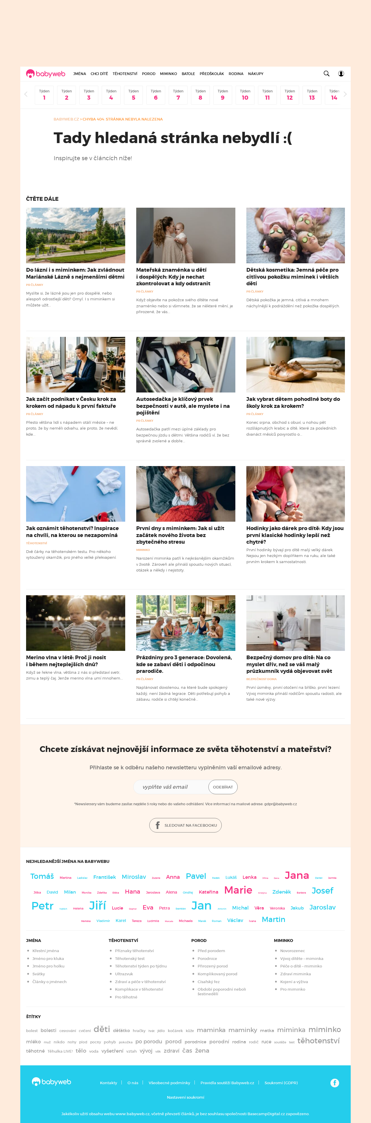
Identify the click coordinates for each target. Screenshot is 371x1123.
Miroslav (134, 876)
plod (83, 1042)
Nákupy (255, 74)
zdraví (171, 1050)
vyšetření (112, 1051)
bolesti (49, 1030)
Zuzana (156, 878)
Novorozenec (292, 950)
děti (102, 1029)
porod (173, 1041)
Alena (171, 892)
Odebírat (223, 787)
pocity (95, 1042)
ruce (266, 1042)
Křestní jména (45, 950)
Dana (276, 878)
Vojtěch (63, 908)
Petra (164, 908)
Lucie (117, 908)
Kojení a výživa (294, 981)
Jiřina (265, 878)
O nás (133, 1082)
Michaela (185, 921)
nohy (72, 1042)
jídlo (161, 1031)
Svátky (38, 974)
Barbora (301, 893)
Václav (235, 920)
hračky (139, 1030)
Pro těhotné (126, 997)
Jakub (297, 908)
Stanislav (181, 908)
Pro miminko (292, 989)
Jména (79, 74)
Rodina (236, 74)
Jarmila (332, 878)
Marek (202, 921)
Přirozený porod (213, 966)
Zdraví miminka (295, 974)
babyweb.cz (66, 119)
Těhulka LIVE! (60, 1051)
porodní (219, 1042)
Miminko (168, 74)
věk (158, 1051)
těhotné (35, 1051)
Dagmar (133, 908)
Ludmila (153, 921)
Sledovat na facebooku (190, 825)
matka (267, 1030)
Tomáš (42, 876)
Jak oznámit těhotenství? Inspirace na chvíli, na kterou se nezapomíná (72, 531)
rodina (239, 1042)
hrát (151, 1031)
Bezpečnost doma (261, 679)
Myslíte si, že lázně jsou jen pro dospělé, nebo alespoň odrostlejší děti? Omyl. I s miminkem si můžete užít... (70, 299)
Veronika (277, 908)
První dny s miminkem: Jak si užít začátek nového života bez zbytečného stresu (180, 535)
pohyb (110, 1042)
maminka (211, 1030)
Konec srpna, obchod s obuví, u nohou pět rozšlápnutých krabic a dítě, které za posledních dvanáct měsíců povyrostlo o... (291, 428)
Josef (322, 890)
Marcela (169, 921)
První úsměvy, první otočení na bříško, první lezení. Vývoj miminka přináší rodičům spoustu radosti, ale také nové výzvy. (294, 693)
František (104, 877)
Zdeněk (281, 892)
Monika (86, 892)
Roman (216, 921)
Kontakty (108, 1082)
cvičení (85, 1031)
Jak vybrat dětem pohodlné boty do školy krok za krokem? (293, 402)
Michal (240, 908)
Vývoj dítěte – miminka (301, 958)
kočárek (175, 1030)
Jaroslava (153, 892)
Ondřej (188, 892)
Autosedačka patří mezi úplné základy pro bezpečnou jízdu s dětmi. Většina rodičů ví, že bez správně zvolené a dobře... (182, 435)
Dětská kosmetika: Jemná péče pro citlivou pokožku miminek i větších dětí (292, 276)
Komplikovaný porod (217, 974)
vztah (131, 1051)
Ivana (252, 921)
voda (94, 1051)
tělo (81, 1050)
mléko (33, 1042)
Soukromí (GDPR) (281, 1082)
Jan (202, 906)
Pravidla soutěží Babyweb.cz (227, 1082)
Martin (273, 919)
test (291, 1042)
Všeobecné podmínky (169, 1082)
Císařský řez (209, 981)
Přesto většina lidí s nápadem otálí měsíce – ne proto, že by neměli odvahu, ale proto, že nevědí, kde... (72, 428)
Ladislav (82, 878)
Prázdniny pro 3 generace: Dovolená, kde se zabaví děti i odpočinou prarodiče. (184, 664)
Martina (65, 878)
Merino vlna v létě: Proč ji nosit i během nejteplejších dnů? (66, 661)
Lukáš (231, 877)
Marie (238, 890)
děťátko (121, 1030)
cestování (67, 1031)
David (52, 892)
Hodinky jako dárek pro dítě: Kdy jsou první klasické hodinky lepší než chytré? (295, 535)
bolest (32, 1030)
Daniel (318, 878)
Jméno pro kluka (48, 958)
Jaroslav (323, 907)
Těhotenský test (130, 958)
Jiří (97, 905)
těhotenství (318, 1040)
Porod (148, 74)
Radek (216, 878)
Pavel (196, 876)
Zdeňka (102, 892)
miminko (324, 1029)
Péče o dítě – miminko (301, 966)
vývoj (146, 1051)
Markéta (86, 921)
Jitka (37, 892)
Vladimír (103, 921)
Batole (188, 74)
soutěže (280, 1042)
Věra (259, 908)
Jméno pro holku (48, 966)
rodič (254, 1042)
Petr (42, 905)
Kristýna (262, 893)
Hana (132, 891)
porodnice (195, 1042)
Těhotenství (125, 74)
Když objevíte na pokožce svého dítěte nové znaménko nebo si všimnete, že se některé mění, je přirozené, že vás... (184, 305)
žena (202, 1050)
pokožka (125, 1042)
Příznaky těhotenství (134, 950)
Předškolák (212, 74)
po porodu (148, 1041)
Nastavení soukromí (185, 1097)
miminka (291, 1030)
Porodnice (207, 958)
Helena (78, 908)
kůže (190, 1031)
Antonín (222, 908)
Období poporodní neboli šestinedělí (222, 991)
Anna (173, 877)
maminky (242, 1030)
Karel (121, 920)
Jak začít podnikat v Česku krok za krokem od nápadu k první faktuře (71, 402)
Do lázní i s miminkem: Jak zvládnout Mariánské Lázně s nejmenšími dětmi (75, 273)
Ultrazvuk (124, 974)
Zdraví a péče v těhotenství (140, 981)
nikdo (59, 1042)
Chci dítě (99, 74)
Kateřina (208, 892)
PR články (34, 285)
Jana (297, 875)
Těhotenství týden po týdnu (141, 966)
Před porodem (211, 950)
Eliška (115, 892)
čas (187, 1050)
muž (47, 1042)
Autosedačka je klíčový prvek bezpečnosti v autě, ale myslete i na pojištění (183, 406)
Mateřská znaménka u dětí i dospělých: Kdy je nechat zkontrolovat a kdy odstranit (173, 276)
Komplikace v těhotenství (139, 989)
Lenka (250, 877)
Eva (148, 907)
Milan (70, 892)
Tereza (136, 921)
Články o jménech (49, 981)
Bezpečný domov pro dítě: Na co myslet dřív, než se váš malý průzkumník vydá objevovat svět (289, 664)
